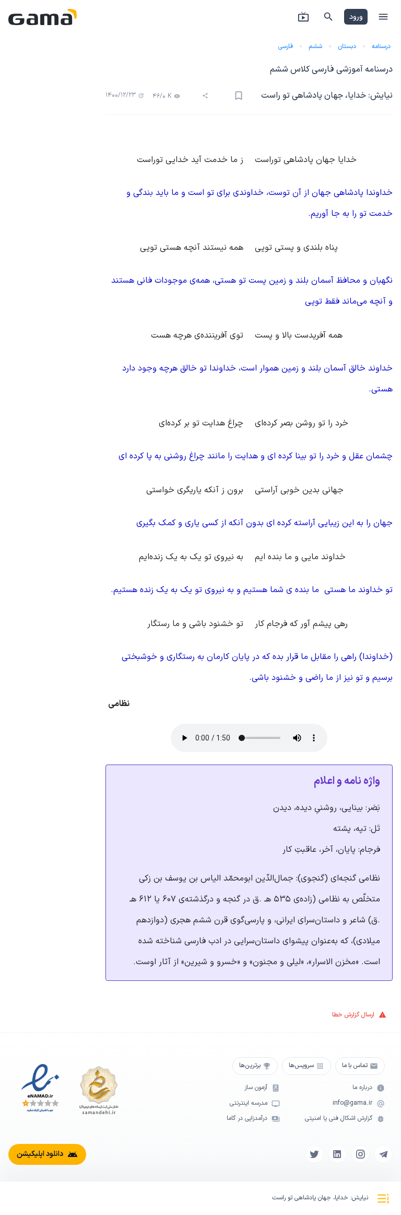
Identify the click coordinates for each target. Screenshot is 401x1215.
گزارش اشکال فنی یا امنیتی (338, 1118)
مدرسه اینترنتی (248, 1103)
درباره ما (362, 1087)
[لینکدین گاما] (337, 1154)
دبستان (347, 46)
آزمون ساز (255, 1087)
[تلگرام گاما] (383, 1154)
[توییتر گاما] (314, 1154)
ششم (315, 46)
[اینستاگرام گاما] (360, 1154)
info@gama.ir (352, 1103)
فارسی (285, 46)
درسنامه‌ (381, 46)
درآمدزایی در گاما (247, 1118)
